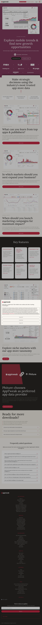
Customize (21, 320)
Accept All (21, 317)
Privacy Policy (11, 313)
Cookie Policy (5, 313)
